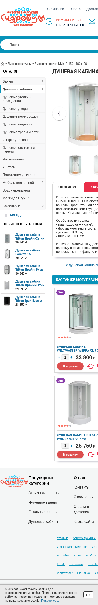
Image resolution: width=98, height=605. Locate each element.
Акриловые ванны (43, 493)
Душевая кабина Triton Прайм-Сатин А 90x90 (29, 238)
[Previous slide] (59, 113)
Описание (67, 186)
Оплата (75, 9)
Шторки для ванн (16, 140)
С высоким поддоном (72, 547)
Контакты (81, 487)
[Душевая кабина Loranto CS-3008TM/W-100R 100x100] (7, 254)
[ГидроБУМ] (23, 17)
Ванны (8, 81)
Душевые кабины (17, 89)
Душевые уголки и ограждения (17, 99)
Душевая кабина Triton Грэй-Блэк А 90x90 (28, 300)
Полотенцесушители (19, 175)
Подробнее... (50, 600)
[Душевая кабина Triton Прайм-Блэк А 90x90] (7, 270)
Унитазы (9, 167)
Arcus (77, 555)
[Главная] (2, 63)
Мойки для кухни (16, 198)
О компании (55, 9)
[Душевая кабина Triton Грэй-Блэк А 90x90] (7, 301)
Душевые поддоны (17, 124)
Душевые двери (15, 109)
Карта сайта (84, 522)
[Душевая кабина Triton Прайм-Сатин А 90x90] (7, 238)
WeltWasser (65, 573)
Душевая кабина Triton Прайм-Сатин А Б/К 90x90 (29, 285)
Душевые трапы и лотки (21, 132)
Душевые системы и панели (19, 149)
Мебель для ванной (18, 182)
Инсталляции (13, 159)
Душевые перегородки (20, 116)
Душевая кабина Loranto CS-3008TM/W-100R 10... (28, 255)
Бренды (16, 215)
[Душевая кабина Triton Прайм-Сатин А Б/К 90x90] (7, 285)
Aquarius (63, 555)
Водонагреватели (16, 190)
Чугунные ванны (42, 502)
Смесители (11, 206)
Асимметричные (84, 538)
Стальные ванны (42, 512)
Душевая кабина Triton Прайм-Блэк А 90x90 (29, 269)
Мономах (83, 573)
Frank (61, 564)
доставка (81, 512)
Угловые (62, 538)
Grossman (76, 564)
